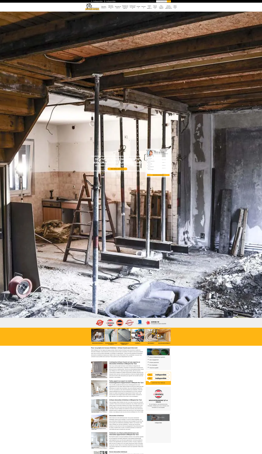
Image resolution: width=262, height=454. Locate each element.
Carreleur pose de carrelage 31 (132, 7)
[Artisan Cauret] (92, 7)
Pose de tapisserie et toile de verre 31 (168, 7)
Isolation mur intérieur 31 (149, 7)
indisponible (98, 1)
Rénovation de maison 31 (118, 7)
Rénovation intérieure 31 (103, 7)
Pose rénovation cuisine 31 (161, 7)
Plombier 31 (138, 7)
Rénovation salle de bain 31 (110, 7)
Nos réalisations (117, 169)
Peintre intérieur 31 (175, 7)
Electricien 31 (144, 7)
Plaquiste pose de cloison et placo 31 (125, 7)
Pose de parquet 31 (155, 7)
